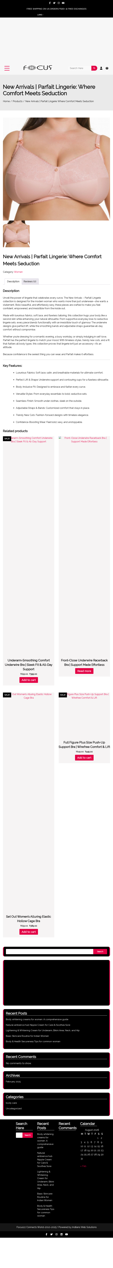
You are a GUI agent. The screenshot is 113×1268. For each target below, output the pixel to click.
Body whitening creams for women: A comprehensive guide (37, 1019)
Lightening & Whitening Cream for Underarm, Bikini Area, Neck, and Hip (43, 1030)
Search (100, 951)
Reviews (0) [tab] (30, 281)
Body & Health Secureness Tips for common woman (33, 1041)
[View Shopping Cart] (107, 68)
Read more (84, 671)
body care (11, 1103)
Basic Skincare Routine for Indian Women (27, 1036)
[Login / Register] (101, 68)
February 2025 (13, 1081)
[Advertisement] (56, 43)
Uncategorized (14, 1108)
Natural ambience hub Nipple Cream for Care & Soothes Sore (38, 1025)
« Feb (83, 1166)
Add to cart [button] (29, 680)
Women (18, 272)
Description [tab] (13, 281)
